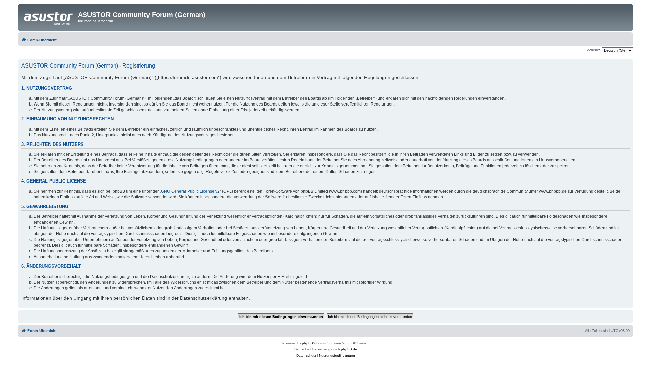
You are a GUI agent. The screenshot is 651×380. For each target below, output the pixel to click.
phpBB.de (349, 349)
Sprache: (592, 50)
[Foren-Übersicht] (49, 16)
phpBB (307, 343)
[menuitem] (306, 356)
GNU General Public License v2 (190, 191)
